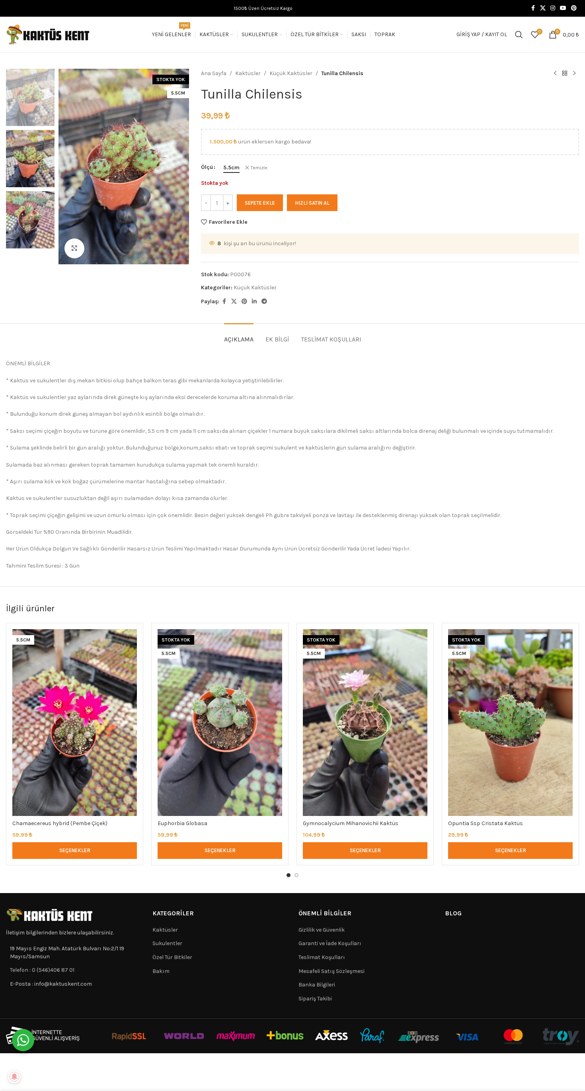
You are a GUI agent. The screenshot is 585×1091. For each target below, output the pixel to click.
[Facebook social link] (533, 8)
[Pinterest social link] (574, 8)
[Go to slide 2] (296, 875)
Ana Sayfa (213, 73)
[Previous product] (555, 73)
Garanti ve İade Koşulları (329, 943)
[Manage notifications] (14, 1076)
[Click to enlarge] (74, 248)
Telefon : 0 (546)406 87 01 (42, 970)
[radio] (231, 168)
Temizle (259, 168)
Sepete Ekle (260, 203)
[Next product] (574, 73)
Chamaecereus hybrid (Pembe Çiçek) (59, 823)
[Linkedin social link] (254, 301)
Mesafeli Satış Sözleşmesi (331, 971)
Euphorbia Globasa (182, 823)
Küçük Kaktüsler (290, 73)
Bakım (161, 971)
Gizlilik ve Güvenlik (321, 929)
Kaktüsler (248, 73)
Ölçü (207, 167)
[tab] (239, 335)
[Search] (519, 35)
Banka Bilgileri (316, 984)
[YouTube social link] (563, 8)
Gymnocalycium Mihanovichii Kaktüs (350, 823)
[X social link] (543, 8)
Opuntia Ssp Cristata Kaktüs (485, 823)
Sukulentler (167, 943)
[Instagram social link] (553, 8)
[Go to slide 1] (289, 875)
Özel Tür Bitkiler (172, 957)
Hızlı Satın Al (312, 203)
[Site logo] (48, 34)
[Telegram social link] (264, 301)
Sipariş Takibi (315, 998)
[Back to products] (564, 73)
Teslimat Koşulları (321, 957)
